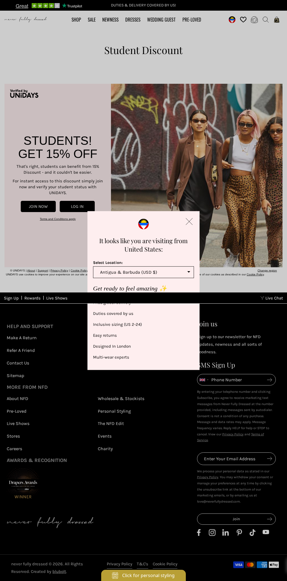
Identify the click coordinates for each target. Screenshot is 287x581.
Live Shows (57, 298)
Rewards (32, 298)
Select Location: (108, 262)
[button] (189, 221)
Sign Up (11, 298)
